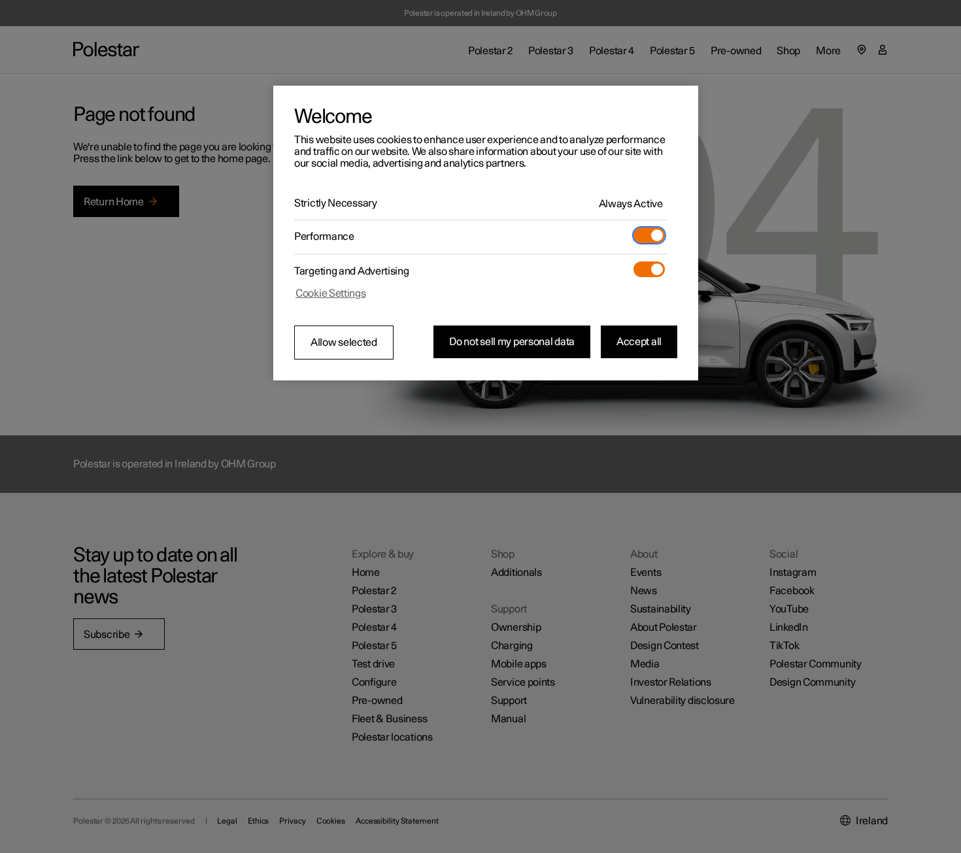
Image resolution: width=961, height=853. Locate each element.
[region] (485, 233)
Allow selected (344, 342)
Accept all (639, 342)
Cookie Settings (330, 293)
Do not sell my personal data (512, 342)
